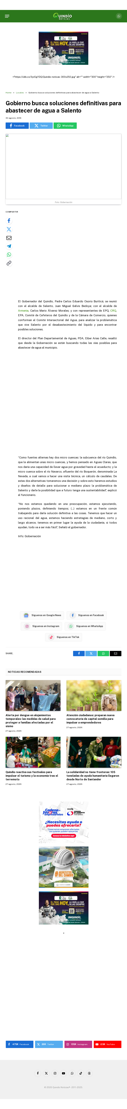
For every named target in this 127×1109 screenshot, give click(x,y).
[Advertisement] (71, 252)
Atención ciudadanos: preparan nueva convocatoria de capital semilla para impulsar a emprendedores (90, 719)
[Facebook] (9, 220)
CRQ (113, 310)
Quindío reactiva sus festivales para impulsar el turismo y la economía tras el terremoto (32, 776)
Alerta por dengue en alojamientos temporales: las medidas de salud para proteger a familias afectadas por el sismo (31, 721)
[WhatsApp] (9, 254)
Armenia (23, 310)
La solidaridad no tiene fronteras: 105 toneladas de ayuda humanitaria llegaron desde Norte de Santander (92, 776)
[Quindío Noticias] (63, 16)
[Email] (9, 237)
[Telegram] (9, 246)
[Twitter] (9, 229)
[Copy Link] (9, 263)
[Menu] (7, 16)
